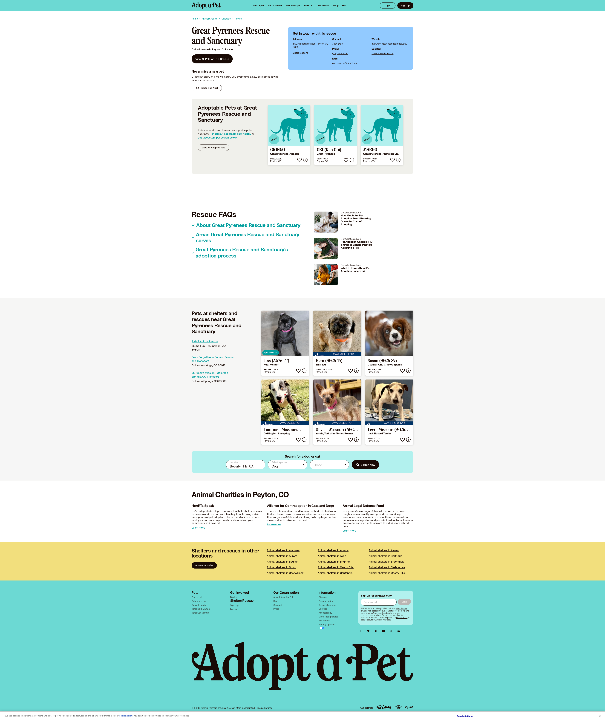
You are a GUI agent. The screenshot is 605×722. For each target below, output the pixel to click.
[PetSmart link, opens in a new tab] (384, 707)
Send (404, 601)
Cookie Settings (264, 708)
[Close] (599, 716)
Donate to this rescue (382, 53)
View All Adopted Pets (213, 147)
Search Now (368, 464)
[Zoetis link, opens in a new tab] (409, 707)
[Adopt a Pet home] (206, 5)
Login (388, 5)
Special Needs (270, 352)
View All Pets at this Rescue (212, 58)
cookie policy (126, 716)
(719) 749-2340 (340, 53)
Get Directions (300, 52)
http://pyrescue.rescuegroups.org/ (389, 43)
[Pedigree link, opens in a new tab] (398, 707)
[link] (293, 5)
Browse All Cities (204, 565)
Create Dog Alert (209, 88)
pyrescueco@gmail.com (344, 63)
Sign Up (405, 5)
